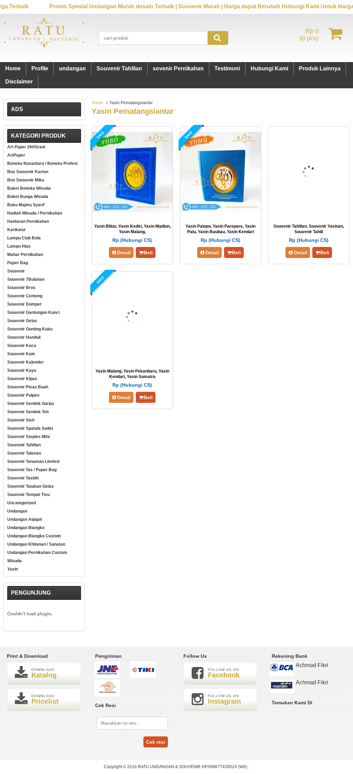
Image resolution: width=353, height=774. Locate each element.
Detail (124, 252)
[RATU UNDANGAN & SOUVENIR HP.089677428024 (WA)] (44, 46)
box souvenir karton (27, 171)
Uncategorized (21, 502)
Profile (39, 68)
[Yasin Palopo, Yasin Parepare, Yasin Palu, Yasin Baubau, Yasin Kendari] (220, 211)
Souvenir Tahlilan (119, 68)
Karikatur (16, 229)
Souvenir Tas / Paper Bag (32, 469)
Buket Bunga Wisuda (27, 196)
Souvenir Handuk (24, 337)
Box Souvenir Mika (25, 180)
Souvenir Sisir (21, 420)
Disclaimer (19, 82)
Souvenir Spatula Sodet (30, 428)
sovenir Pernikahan (178, 68)
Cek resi (155, 742)
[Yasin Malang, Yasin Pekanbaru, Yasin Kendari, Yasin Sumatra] (132, 355)
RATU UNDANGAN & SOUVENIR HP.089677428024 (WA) (192, 766)
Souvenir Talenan (24, 453)
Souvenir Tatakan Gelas (30, 486)
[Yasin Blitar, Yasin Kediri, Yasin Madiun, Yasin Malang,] (132, 211)
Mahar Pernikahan (25, 254)
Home (13, 68)
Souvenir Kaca (21, 345)
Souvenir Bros (21, 287)
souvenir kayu (21, 370)
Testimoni (227, 68)
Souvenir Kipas (22, 378)
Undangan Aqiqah (24, 519)
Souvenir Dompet (24, 304)
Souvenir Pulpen (23, 395)
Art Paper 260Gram (26, 147)
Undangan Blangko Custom (34, 536)
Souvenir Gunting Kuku (29, 329)
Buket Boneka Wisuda (29, 188)
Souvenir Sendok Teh (28, 411)
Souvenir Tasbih (23, 478)
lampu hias (19, 246)
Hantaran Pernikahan (28, 221)
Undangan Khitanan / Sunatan (36, 544)
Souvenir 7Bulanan (25, 279)
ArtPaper (16, 155)
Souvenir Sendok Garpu (30, 403)
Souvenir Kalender (25, 362)
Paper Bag (17, 262)
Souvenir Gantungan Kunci (33, 312)
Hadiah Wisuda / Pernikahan (34, 213)
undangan (72, 68)
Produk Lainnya (320, 68)
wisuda (14, 560)
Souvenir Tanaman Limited (33, 461)
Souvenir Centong (24, 296)
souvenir (16, 271)
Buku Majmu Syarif (25, 204)
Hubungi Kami (269, 68)
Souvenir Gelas (22, 320)
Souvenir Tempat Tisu (28, 494)
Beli (148, 252)
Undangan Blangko (25, 527)
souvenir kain (21, 353)
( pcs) (309, 35)
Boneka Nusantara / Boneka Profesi (42, 163)
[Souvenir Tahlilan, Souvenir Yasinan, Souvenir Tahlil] (309, 211)
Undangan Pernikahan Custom (37, 552)
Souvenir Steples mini (28, 436)
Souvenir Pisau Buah (27, 387)
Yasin (12, 569)
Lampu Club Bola (24, 238)
